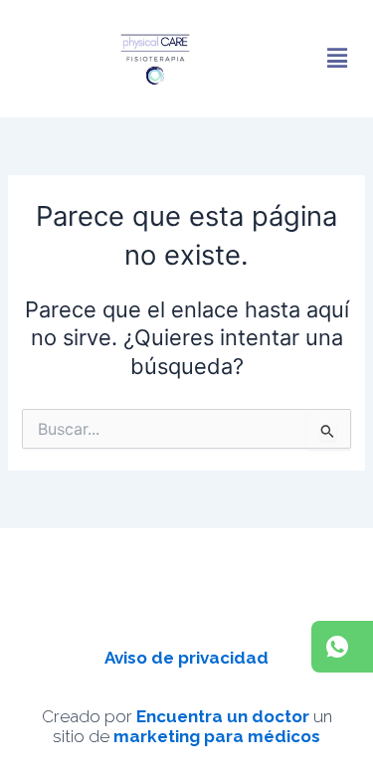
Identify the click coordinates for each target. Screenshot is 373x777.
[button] (336, 59)
